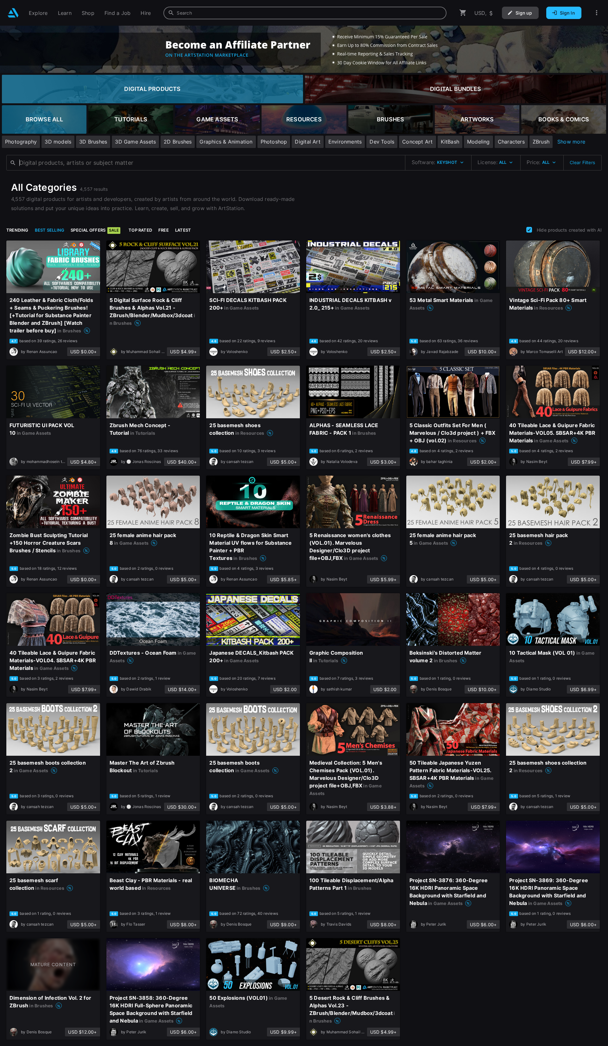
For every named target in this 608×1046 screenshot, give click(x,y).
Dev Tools (382, 141)
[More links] (596, 12)
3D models (58, 141)
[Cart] (463, 12)
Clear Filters (582, 162)
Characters (511, 141)
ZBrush (541, 141)
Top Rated (140, 230)
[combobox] (304, 13)
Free (163, 230)
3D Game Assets (135, 141)
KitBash (450, 141)
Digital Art (307, 141)
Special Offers (95, 230)
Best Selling (50, 230)
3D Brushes (93, 141)
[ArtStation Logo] (13, 13)
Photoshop (274, 141)
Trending (17, 230)
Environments (345, 141)
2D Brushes (178, 141)
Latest (183, 230)
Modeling (478, 141)
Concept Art (417, 141)
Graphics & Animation (226, 141)
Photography (21, 141)
